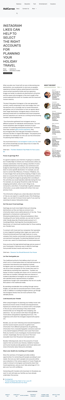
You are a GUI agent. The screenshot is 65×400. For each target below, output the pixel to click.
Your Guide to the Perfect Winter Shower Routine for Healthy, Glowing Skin (56, 95)
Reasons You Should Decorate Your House (24, 252)
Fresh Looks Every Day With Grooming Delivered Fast (56, 106)
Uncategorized (7, 73)
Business (18, 4)
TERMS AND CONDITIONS (45, 395)
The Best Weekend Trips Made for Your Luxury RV (18, 381)
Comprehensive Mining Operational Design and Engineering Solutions (56, 142)
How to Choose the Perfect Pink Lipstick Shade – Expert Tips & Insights (56, 153)
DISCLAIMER (24, 395)
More (33, 8)
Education (27, 4)
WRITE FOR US (56, 395)
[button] (17, 13)
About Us (7, 395)
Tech (34, 4)
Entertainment (43, 4)
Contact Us (26, 8)
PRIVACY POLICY (33, 395)
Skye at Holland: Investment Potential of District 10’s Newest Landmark (57, 117)
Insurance (53, 4)
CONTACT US (17, 395)
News (17, 8)
